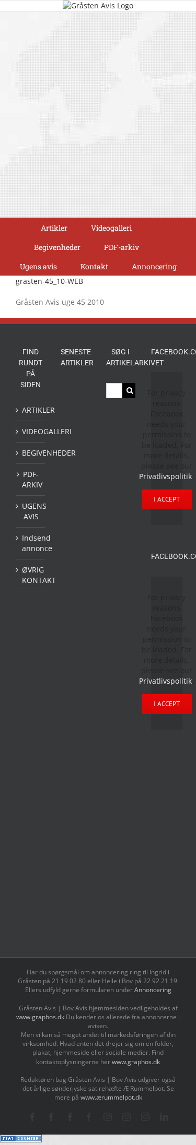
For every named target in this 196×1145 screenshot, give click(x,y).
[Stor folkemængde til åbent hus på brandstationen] (75, 900)
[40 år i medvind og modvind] (75, 924)
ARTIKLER (31, 410)
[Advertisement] (98, 114)
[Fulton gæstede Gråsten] (75, 480)
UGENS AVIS (31, 511)
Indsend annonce (31, 543)
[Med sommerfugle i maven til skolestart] (75, 751)
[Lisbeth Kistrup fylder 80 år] (75, 844)
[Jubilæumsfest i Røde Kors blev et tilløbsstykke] (75, 702)
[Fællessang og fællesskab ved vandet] (75, 457)
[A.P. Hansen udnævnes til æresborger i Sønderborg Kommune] (75, 425)
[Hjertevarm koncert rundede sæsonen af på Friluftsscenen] (75, 565)
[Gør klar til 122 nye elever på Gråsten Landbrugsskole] (75, 501)
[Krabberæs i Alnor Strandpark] (75, 809)
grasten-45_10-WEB (49, 281)
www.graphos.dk (41, 1016)
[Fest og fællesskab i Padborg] (75, 589)
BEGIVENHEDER (31, 453)
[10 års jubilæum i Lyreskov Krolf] (75, 669)
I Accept (167, 499)
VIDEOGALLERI (31, 431)
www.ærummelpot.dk (111, 1097)
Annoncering (152, 989)
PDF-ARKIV (31, 479)
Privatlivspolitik (165, 476)
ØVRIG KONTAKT (31, 575)
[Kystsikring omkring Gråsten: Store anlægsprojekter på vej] (75, 725)
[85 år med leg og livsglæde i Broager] (75, 533)
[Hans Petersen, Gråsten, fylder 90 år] (75, 874)
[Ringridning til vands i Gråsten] (75, 638)
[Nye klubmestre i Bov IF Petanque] (75, 614)
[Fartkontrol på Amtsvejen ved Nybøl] (75, 394)
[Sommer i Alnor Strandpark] (75, 777)
